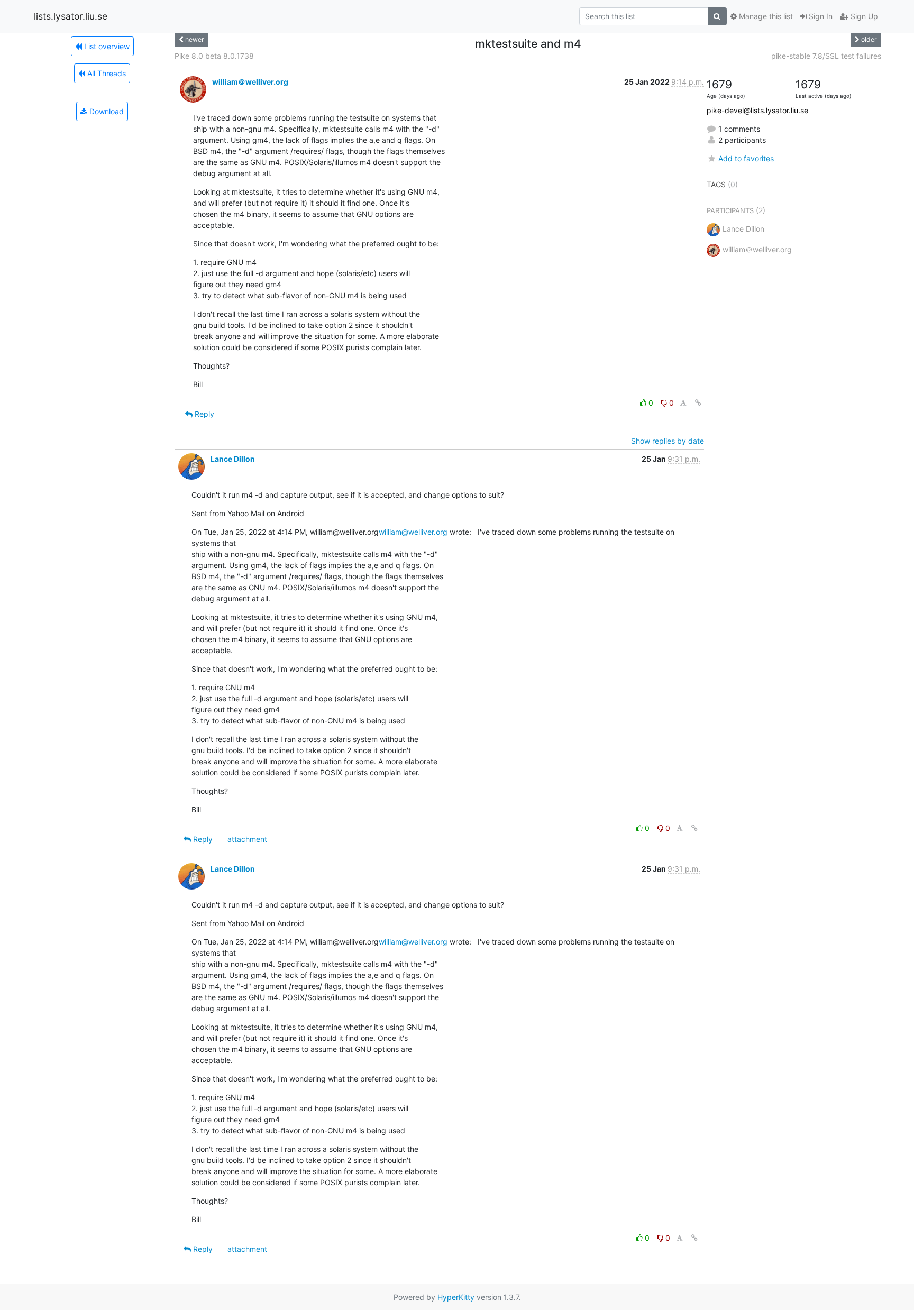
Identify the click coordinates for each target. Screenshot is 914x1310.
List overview (106, 46)
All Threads (105, 73)
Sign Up (863, 16)
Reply (203, 413)
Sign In (820, 16)
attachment (247, 839)
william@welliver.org (413, 531)
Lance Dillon (233, 458)
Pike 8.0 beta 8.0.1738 (214, 55)
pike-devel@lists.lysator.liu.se (757, 110)
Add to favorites (746, 158)
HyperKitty (455, 1297)
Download (105, 111)
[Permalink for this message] (698, 402)
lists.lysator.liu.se (70, 16)
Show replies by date (667, 440)
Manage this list (765, 16)
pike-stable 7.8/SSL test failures (826, 55)
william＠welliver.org (250, 81)
